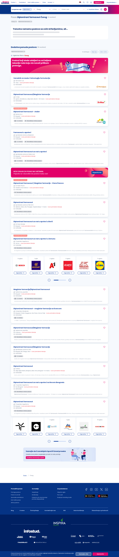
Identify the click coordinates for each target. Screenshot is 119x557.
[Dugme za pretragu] (105, 9)
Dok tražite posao (16, 500)
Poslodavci (22, 2)
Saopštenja (35, 492)
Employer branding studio (64, 497)
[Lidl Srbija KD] (90, 266)
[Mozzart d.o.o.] (26, 266)
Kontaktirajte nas (50, 510)
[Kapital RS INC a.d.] (42, 427)
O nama (22, 510)
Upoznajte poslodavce (17, 497)
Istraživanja (35, 495)
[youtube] (96, 490)
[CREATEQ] (26, 427)
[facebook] (86, 490)
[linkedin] (106, 490)
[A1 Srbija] (42, 266)
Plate (44, 2)
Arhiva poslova (15, 502)
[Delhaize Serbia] (90, 427)
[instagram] (91, 490)
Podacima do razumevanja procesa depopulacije (39, 498)
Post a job (60, 495)
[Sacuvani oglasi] (87, 2)
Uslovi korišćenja (79, 510)
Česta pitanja (34, 510)
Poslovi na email (15, 495)
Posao (25, 475)
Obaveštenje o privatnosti (100, 510)
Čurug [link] (31, 475)
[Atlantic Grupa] (58, 266)
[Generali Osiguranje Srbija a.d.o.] (74, 266)
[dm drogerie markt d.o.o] (58, 427)
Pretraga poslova (15, 492)
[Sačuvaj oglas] (105, 78)
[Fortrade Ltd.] (106, 427)
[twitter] (101, 490)
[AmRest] (106, 266)
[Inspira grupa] (74, 427)
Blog (12, 510)
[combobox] (22, 9)
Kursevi (50, 2)
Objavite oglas (61, 492)
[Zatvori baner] (105, 60)
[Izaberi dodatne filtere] (101, 9)
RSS (64, 510)
